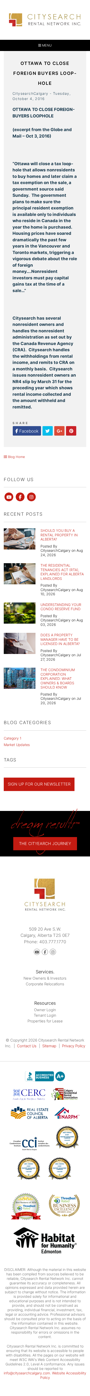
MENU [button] (46, 45)
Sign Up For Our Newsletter (39, 784)
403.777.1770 (52, 941)
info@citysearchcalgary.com (27, 1373)
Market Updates (17, 745)
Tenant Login (45, 1015)
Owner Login (45, 1009)
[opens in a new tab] (45, 1241)
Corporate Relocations (45, 984)
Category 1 (12, 738)
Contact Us (26, 1046)
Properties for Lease (45, 1021)
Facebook (28, 431)
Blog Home (16, 457)
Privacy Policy (73, 1046)
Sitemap (49, 1046)
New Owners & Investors (45, 978)
